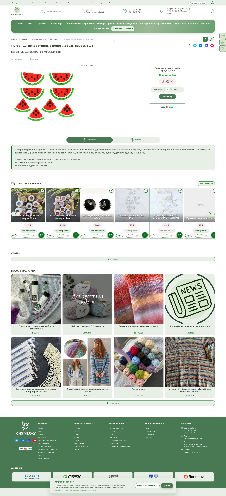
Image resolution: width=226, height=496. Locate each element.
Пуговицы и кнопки (38, 39)
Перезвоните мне (197, 3)
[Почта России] (153, 476)
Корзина (149, 437)
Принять (167, 486)
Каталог (24, 39)
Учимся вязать (101, 28)
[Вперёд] (210, 214)
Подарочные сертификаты (155, 23)
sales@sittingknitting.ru (192, 452)
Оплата (47, 3)
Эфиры (76, 449)
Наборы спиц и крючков (80, 23)
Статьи (76, 431)
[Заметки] (211, 39)
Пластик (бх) (54, 39)
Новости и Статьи (123, 28)
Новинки (77, 434)
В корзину (167, 97)
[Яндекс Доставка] (194, 476)
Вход (147, 428)
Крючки (42, 23)
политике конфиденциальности (81, 490)
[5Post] (113, 476)
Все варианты (28, 230)
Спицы (30, 23)
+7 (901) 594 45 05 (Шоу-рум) (177, 9)
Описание (92, 140)
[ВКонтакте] (23, 441)
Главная (14, 39)
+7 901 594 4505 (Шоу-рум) (193, 444)
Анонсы (77, 437)
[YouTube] (35, 441)
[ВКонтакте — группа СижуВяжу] (200, 45)
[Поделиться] (189, 45)
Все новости (113, 403)
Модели (205, 23)
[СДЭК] (72, 476)
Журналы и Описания (186, 23)
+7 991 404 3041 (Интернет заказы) (196, 446)
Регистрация (150, 431)
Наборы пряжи (105, 23)
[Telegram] (17, 441)
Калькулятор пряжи (19, 3)
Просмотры (150, 434)
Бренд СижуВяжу (127, 23)
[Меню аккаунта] (212, 3)
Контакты (59, 3)
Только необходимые (147, 486)
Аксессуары (56, 23)
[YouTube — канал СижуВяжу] (212, 45)
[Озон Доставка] (31, 476)
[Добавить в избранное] (14, 235)
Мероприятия (79, 443)
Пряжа (19, 23)
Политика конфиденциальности (121, 3)
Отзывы (138, 140)
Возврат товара (97, 3)
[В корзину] (41, 235)
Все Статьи (113, 259)
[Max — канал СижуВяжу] (206, 45)
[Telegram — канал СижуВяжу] (194, 45)
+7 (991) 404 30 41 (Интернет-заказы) (177, 12)
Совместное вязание (81, 446)
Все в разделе (206, 184)
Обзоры (77, 440)
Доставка (35, 3)
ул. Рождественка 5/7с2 (93, 12)
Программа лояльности (77, 3)
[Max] (29, 441)
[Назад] (15, 214)
